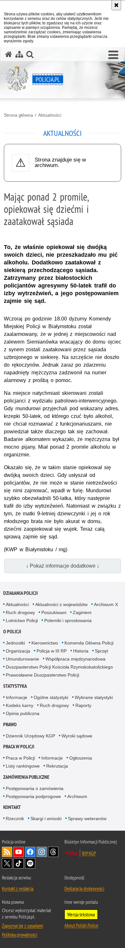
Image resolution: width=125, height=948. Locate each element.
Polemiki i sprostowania (68, 620)
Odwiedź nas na (18, 852)
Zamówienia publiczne (26, 777)
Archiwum (77, 796)
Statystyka (15, 686)
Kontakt (12, 807)
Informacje (16, 697)
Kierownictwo (44, 642)
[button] (113, 55)
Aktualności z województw (61, 604)
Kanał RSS (7, 852)
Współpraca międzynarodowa (75, 658)
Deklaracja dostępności (84, 888)
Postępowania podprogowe (33, 796)
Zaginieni (82, 612)
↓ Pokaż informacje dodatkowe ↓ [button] (62, 566)
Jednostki (15, 642)
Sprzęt (101, 650)
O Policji (12, 631)
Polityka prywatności (19, 934)
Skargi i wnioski (46, 818)
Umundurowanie (22, 658)
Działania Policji (20, 593)
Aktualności (49, 115)
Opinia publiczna (22, 713)
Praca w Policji (18, 746)
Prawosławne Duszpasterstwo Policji (42, 675)
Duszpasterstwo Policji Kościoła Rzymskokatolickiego (59, 666)
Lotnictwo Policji (22, 620)
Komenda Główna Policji (88, 642)
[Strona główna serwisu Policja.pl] (8, 54)
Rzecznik (15, 818)
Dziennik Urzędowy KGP (30, 735)
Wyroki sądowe (77, 735)
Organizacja (18, 650)
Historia (80, 650)
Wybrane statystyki (94, 697)
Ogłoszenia (80, 758)
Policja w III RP (52, 650)
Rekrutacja (57, 766)
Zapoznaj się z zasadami (22, 925)
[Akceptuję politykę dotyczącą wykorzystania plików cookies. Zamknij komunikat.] (116, 5)
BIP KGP (89, 853)
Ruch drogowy (20, 612)
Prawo (10, 724)
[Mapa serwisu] (19, 54)
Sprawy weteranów (87, 818)
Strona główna (18, 115)
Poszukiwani (53, 612)
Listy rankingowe (23, 766)
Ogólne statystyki (51, 697)
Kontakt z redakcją (17, 888)
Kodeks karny (19, 705)
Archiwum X (106, 604)
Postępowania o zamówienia (34, 788)
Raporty (83, 705)
